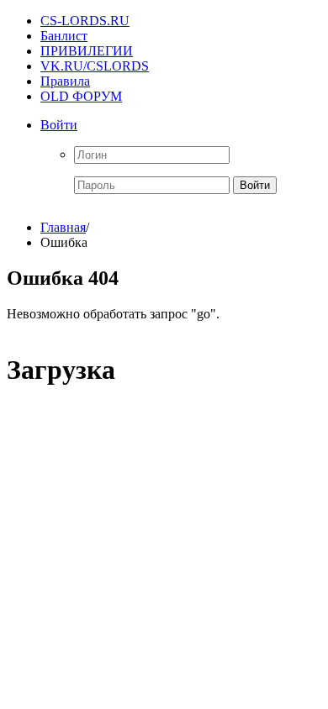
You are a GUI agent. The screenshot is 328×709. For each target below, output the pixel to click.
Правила (65, 81)
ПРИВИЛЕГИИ (86, 51)
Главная (63, 227)
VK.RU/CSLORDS (94, 66)
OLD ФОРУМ (81, 96)
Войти (58, 125)
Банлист (63, 36)
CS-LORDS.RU (85, 20)
